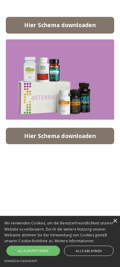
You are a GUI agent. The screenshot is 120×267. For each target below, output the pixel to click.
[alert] (60, 241)
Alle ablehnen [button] (89, 251)
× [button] (115, 221)
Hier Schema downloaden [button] (60, 25)
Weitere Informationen (73, 240)
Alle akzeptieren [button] (33, 251)
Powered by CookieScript (20, 261)
